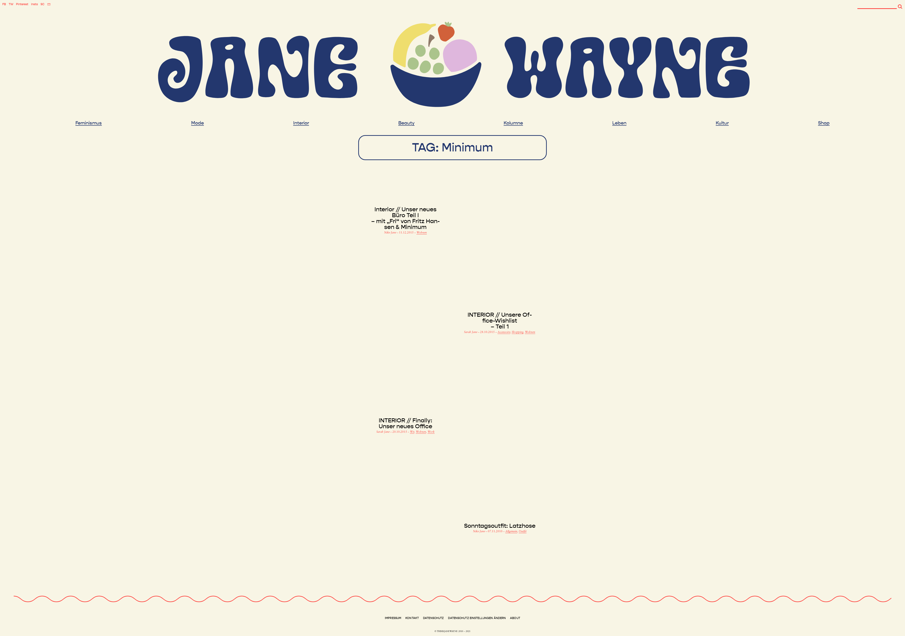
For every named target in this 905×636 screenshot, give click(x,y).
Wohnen (421, 232)
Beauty (406, 123)
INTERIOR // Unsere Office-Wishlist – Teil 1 (500, 321)
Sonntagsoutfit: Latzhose (499, 526)
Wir (412, 432)
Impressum (393, 618)
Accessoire (504, 332)
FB (4, 4)
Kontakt (412, 618)
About (515, 618)
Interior (301, 123)
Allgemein (511, 531)
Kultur (722, 123)
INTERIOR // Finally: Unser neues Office (405, 423)
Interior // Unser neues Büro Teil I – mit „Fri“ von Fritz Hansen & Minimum (405, 218)
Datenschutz (433, 618)
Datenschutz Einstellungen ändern (477, 618)
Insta (34, 4)
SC (42, 4)
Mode (197, 123)
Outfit (523, 531)
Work (431, 432)
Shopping (517, 332)
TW (11, 4)
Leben (619, 123)
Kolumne (513, 123)
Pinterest (22, 4)
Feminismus (88, 123)
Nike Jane (390, 232)
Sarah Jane (471, 332)
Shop (824, 123)
